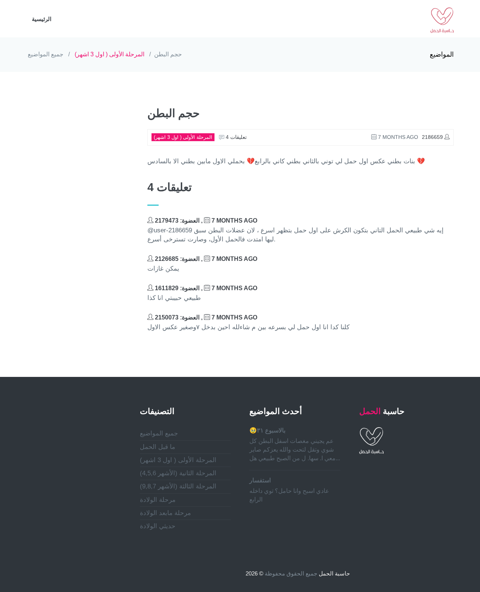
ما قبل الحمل (157, 446)
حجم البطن (168, 54)
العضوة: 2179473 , (205, 220)
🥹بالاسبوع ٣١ (267, 430)
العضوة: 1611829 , (205, 288)
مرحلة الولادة (158, 499)
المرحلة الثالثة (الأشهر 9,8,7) (178, 486)
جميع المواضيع (45, 54)
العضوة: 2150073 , (205, 317)
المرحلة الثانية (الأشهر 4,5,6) (178, 473)
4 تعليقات (235, 137)
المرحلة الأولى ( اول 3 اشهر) (109, 54)
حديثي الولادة (158, 526)
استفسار (260, 480)
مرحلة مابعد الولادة (165, 513)
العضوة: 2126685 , (205, 259)
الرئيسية (41, 19)
